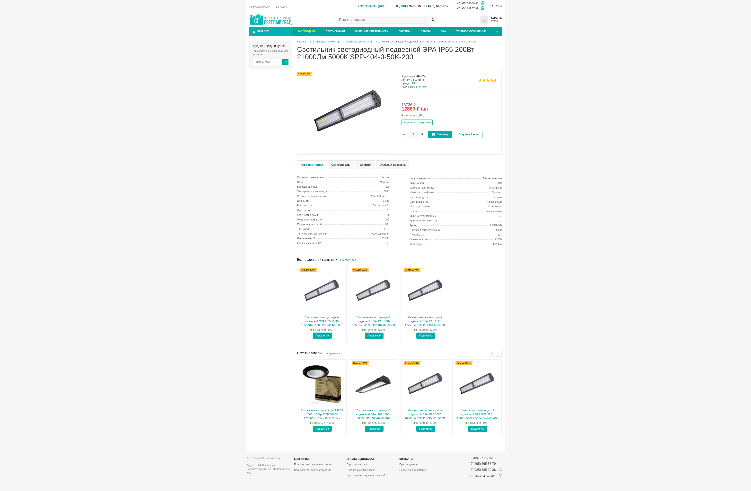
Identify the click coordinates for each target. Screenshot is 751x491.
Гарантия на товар (357, 464)
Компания (301, 459)
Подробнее (322, 335)
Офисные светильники (371, 31)
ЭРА (413, 83)
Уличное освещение (471, 31)
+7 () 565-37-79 (437, 6)
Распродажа (306, 31)
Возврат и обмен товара (361, 470)
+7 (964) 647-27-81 (467, 8)
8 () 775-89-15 (408, 6)
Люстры (405, 31)
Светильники (335, 31)
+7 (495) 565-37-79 (482, 463)
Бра (443, 31)
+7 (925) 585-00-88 (467, 3)
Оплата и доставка (360, 459)
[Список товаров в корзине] (491, 20)
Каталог (263, 31)
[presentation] (492, 353)
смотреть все (348, 259)
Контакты (406, 459)
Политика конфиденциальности (312, 464)
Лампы (426, 31)
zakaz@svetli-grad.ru (372, 6)
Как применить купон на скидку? (366, 475)
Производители (408, 464)
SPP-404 (421, 86)
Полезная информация (412, 470)
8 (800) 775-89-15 (482, 458)
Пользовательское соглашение (312, 470)
